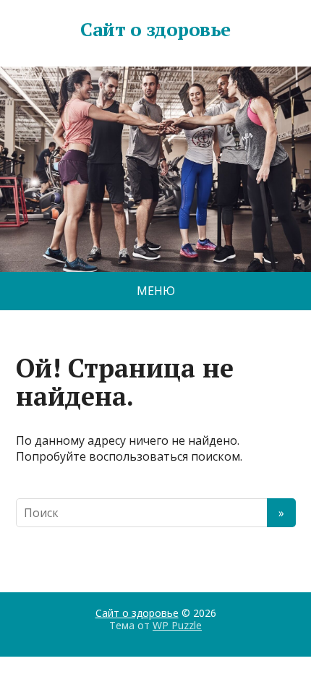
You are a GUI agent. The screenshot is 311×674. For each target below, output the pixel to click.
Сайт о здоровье (155, 30)
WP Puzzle (177, 625)
